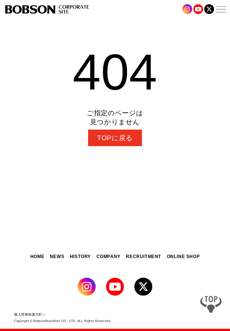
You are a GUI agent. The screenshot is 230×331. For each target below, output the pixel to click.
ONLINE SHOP (183, 256)
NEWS (57, 256)
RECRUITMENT (143, 256)
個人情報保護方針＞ (30, 314)
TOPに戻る (115, 138)
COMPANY (108, 256)
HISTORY (80, 256)
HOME (37, 256)
